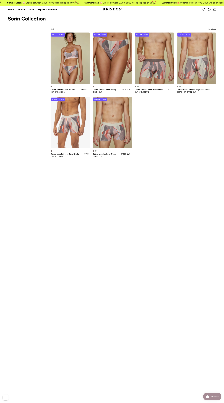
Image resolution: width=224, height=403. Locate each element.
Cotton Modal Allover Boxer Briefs (149, 90)
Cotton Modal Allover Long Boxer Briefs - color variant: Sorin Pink (177, 86)
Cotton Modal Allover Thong (104, 90)
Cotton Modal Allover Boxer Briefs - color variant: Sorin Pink (135, 86)
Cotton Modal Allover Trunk (104, 154)
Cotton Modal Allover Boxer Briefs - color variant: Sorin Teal (138, 86)
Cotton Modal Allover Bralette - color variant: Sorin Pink (51, 86)
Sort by (53, 29)
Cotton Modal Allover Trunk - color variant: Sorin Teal (96, 151)
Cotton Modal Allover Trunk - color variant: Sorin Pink (93, 151)
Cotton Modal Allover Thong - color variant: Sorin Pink (93, 86)
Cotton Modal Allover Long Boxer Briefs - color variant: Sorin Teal (180, 86)
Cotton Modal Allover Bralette (63, 90)
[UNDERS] (112, 9)
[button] (204, 9)
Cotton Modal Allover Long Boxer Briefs (193, 90)
